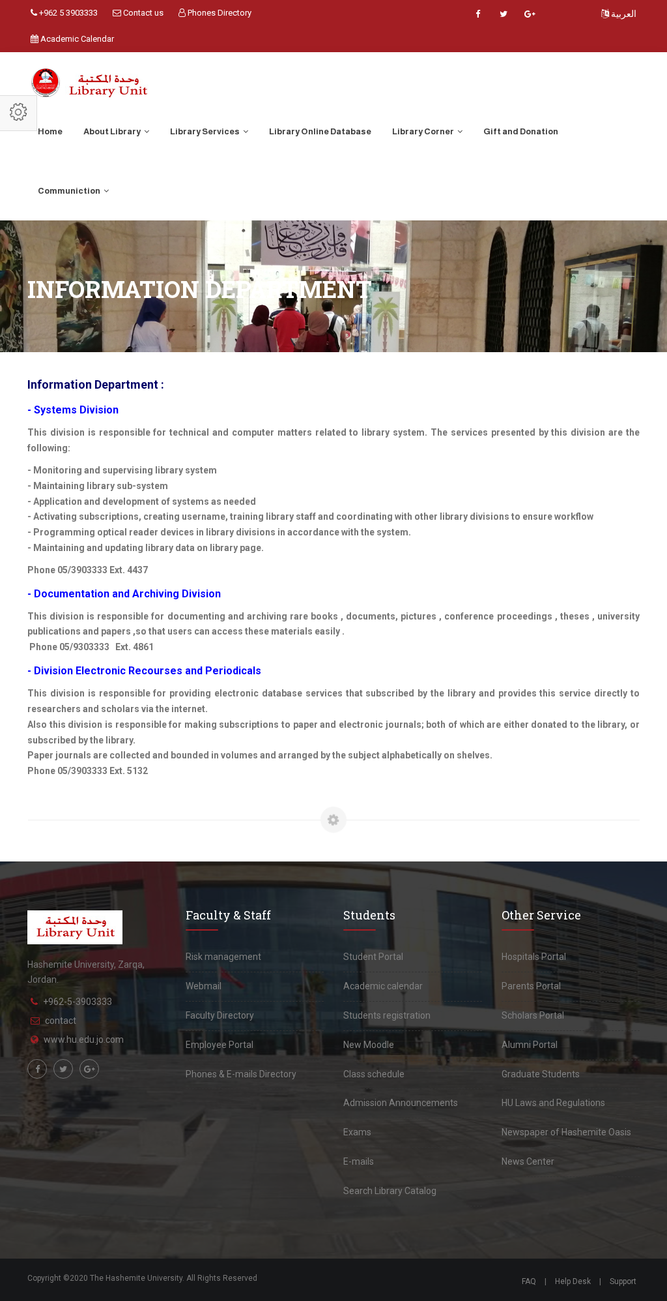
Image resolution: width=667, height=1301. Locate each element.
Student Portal (373, 956)
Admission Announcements (400, 1103)
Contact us (142, 13)
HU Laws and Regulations (553, 1103)
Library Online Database (320, 131)
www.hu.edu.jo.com (84, 1039)
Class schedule (373, 1074)
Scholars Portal (533, 1015)
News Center (528, 1161)
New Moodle (368, 1044)
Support (623, 1281)
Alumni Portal (530, 1044)
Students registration (387, 1015)
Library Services (205, 131)
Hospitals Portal (534, 956)
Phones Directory (218, 13)
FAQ (529, 1281)
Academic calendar (383, 986)
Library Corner (423, 131)
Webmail (203, 986)
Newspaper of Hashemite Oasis (566, 1132)
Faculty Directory (220, 1015)
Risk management (223, 956)
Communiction (70, 191)
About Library (112, 131)
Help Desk (573, 1281)
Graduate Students (541, 1074)
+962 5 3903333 (67, 13)
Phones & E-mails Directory (241, 1074)
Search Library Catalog (389, 1191)
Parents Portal (531, 986)
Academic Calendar (76, 39)
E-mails (358, 1161)
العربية (622, 13)
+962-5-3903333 (77, 1001)
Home (50, 131)
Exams (357, 1132)
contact (60, 1020)
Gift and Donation (520, 131)
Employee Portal (219, 1044)
